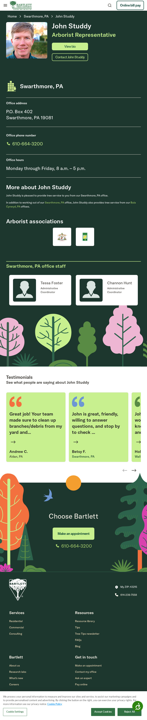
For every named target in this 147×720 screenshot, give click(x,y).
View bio (70, 46)
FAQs (78, 640)
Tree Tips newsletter (87, 633)
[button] (126, 587)
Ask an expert (83, 678)
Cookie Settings (15, 712)
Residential (16, 621)
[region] (73, 705)
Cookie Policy (54, 704)
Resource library (85, 621)
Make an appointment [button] (88, 665)
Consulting (15, 633)
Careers (14, 684)
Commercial (16, 627)
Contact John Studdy (70, 57)
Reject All (129, 712)
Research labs (17, 672)
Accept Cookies (103, 712)
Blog (77, 646)
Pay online (81, 684)
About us (14, 665)
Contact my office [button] (85, 672)
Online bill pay (130, 5)
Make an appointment (73, 533)
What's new (16, 678)
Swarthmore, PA (54, 202)
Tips (77, 627)
